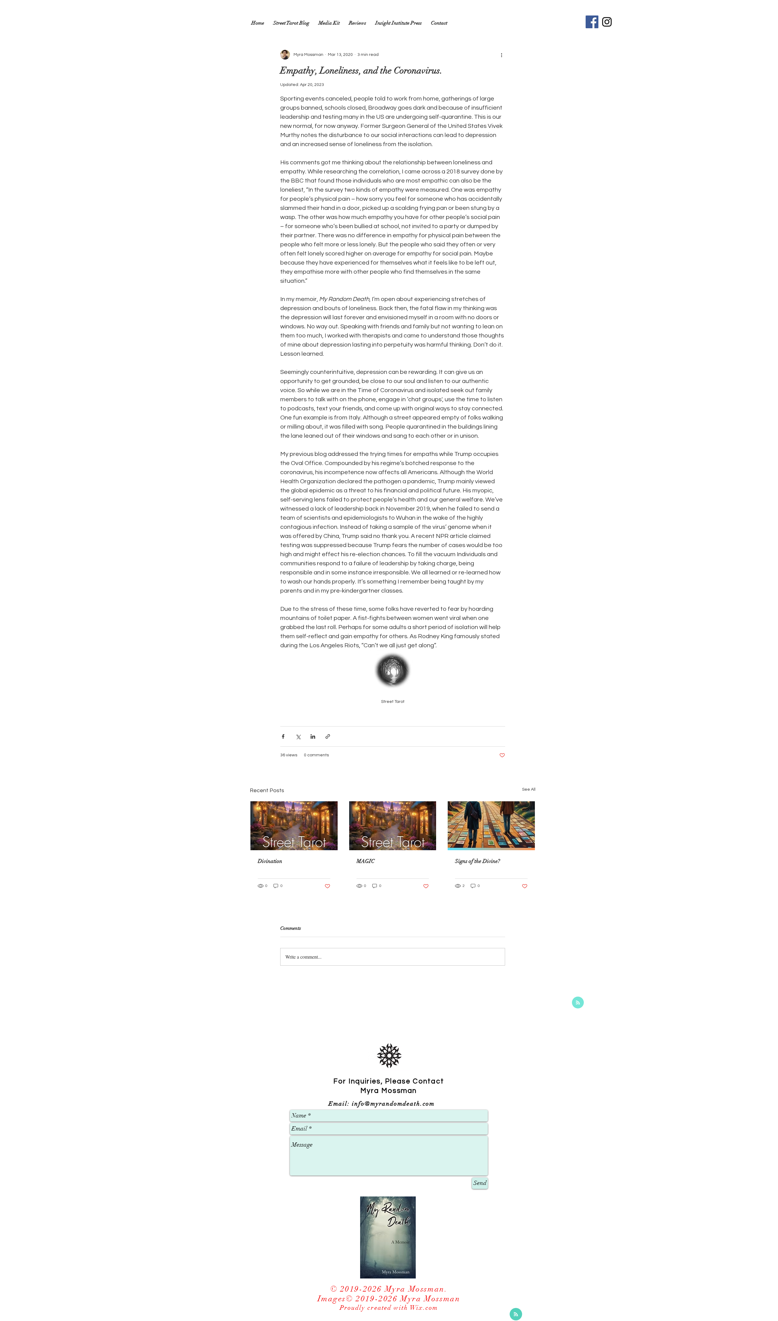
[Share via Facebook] (283, 736)
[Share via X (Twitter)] (298, 736)
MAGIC (365, 861)
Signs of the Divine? (477, 861)
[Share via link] (328, 736)
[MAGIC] (392, 825)
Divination (270, 861)
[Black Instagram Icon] (607, 21)
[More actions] (501, 54)
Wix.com (424, 1308)
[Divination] (294, 825)
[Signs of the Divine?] (491, 825)
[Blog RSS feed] (578, 1003)
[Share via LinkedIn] (313, 736)
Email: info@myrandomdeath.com (382, 1103)
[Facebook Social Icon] (592, 21)
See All (528, 789)
